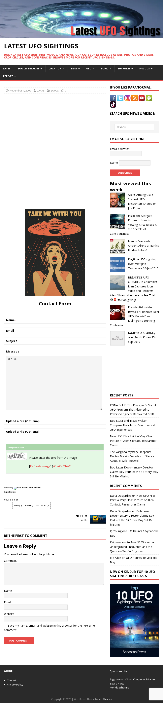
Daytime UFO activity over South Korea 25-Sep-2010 (142, 337)
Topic (104, 68)
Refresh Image (40, 466)
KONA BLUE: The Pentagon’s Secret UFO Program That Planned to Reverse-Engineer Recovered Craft (133, 409)
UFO (88, 68)
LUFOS (41, 90)
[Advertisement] (55, 122)
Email (7, 602)
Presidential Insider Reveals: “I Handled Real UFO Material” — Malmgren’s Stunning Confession (134, 316)
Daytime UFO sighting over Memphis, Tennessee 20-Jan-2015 (143, 263)
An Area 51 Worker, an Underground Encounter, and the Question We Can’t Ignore (132, 546)
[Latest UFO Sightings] (81, 35)
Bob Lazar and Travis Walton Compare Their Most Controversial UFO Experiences (132, 425)
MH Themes (105, 699)
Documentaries (28, 68)
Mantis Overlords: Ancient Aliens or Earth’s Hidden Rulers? (143, 245)
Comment (10, 561)
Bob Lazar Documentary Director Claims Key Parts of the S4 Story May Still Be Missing (134, 471)
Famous (144, 68)
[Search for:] (134, 127)
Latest (7, 68)
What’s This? (62, 466)
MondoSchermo (119, 687)
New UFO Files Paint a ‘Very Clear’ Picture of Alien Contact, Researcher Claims (133, 440)
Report (8, 76)
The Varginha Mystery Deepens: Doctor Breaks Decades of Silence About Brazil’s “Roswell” (132, 456)
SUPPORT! (124, 68)
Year (74, 68)
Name (8, 591)
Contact (11, 680)
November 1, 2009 (20, 90)
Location (55, 68)
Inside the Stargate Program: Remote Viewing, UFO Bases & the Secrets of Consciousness (133, 225)
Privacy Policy (15, 684)
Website (9, 614)
